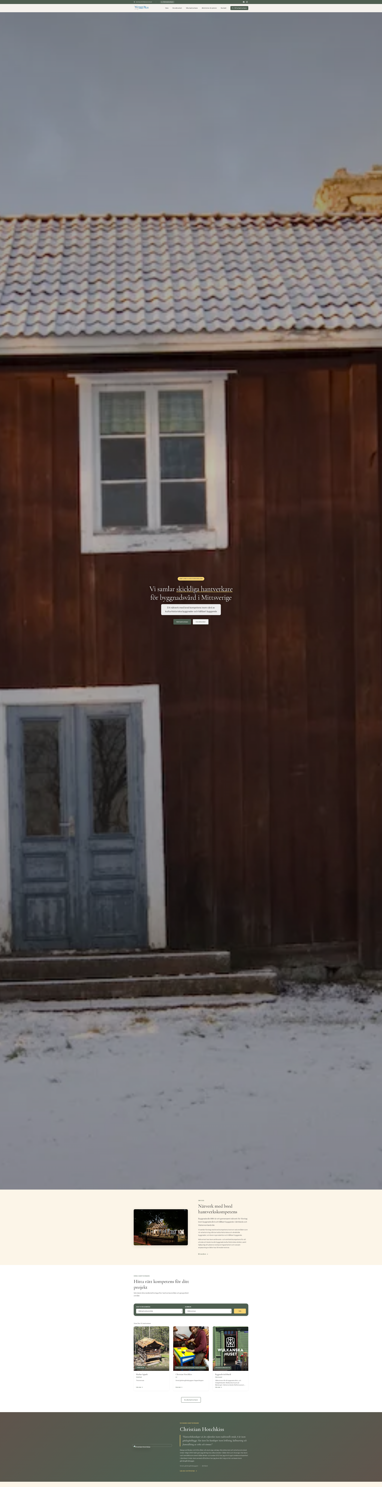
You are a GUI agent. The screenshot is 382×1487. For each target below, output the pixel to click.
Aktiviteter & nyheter (209, 8)
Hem (166, 8)
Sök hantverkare (168, 2)
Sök (240, 1311)
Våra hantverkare (192, 8)
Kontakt (223, 8)
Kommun (188, 1307)
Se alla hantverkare (191, 1400)
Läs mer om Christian (188, 1471)
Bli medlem (203, 1254)
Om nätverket (177, 8)
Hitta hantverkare (240, 8)
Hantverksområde (143, 1307)
